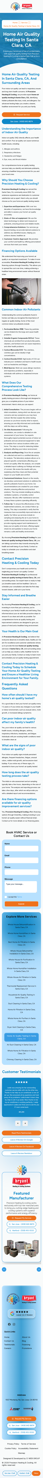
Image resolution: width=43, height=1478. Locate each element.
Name (7, 844)
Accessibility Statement (28, 1448)
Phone (7, 867)
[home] (15, 6)
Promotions (27, 1348)
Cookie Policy (10, 1448)
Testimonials (9, 1344)
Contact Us (9, 1341)
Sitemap (21, 1453)
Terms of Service (28, 1444)
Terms (19, 897)
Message (9, 879)
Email (7, 855)
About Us (26, 1337)
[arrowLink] (18, 1123)
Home (6, 1337)
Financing (26, 1344)
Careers (7, 1348)
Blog (24, 1341)
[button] (36, 1473)
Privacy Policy (13, 1444)
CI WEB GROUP (33, 1458)
